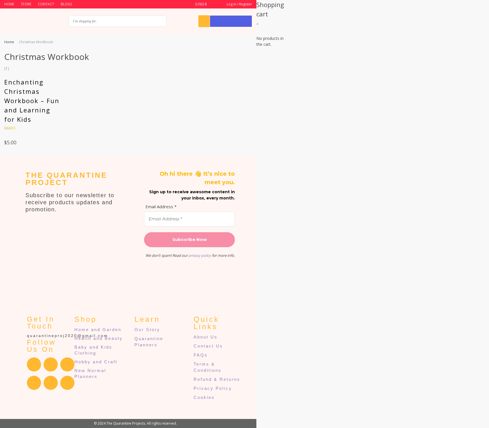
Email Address (161, 206)
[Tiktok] (67, 383)
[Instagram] (51, 364)
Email (309, 148)
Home (9, 42)
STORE (26, 4)
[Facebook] (34, 364)
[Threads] (67, 364)
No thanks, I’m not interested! (386, 252)
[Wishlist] (204, 21)
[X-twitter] (34, 383)
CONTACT (46, 4)
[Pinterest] (51, 383)
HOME (9, 4)
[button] (200, 4)
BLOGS (66, 4)
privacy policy (199, 255)
